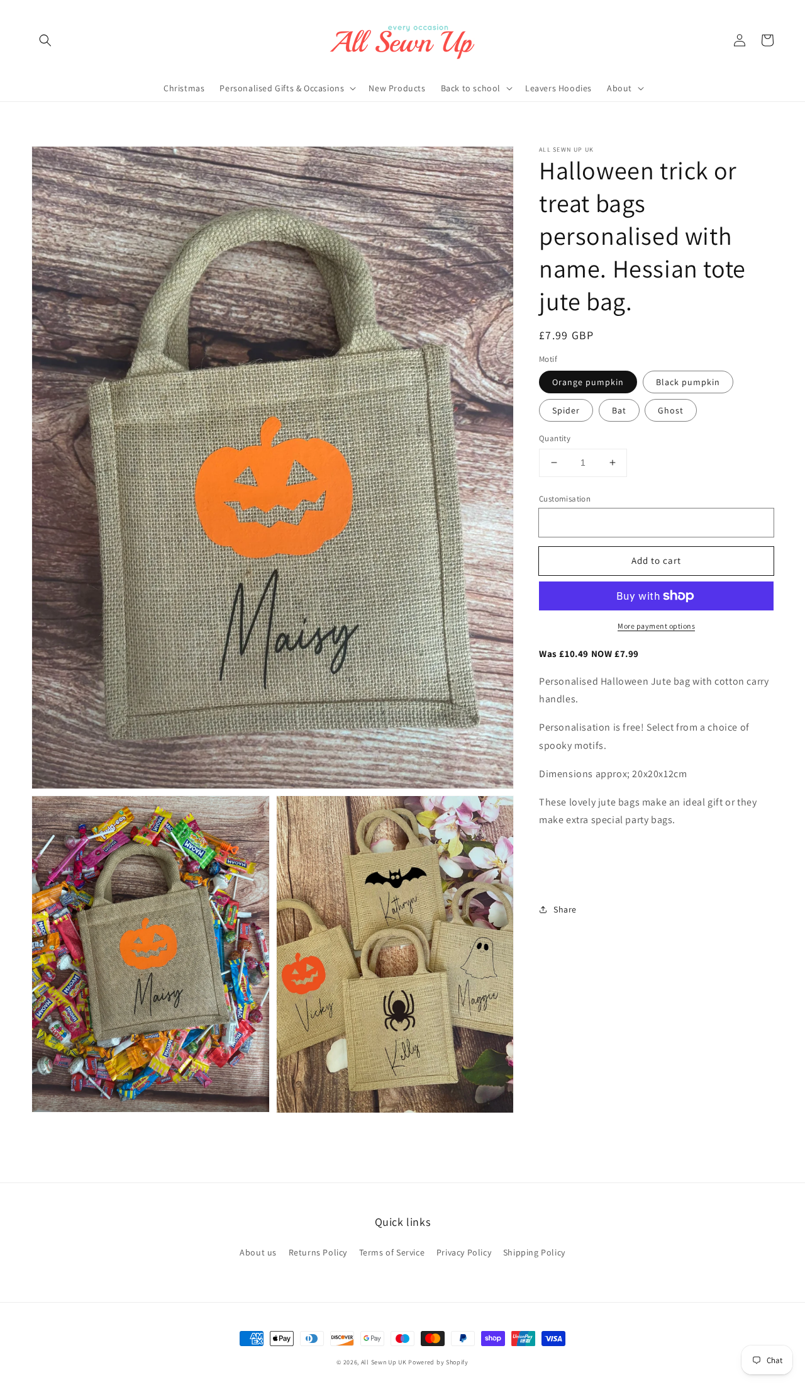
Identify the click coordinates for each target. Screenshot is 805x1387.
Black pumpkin (688, 382)
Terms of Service (392, 1252)
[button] (45, 40)
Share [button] (565, 909)
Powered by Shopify (438, 1362)
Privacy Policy (463, 1252)
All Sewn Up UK (384, 1362)
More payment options (656, 626)
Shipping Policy (534, 1252)
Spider (566, 410)
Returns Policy (318, 1252)
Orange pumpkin (588, 382)
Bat (619, 410)
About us (258, 1252)
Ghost (671, 410)
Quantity (554, 438)
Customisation (565, 498)
